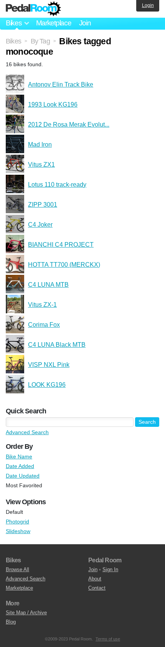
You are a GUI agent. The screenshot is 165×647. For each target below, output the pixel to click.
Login (148, 5)
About (94, 579)
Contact (97, 588)
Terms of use (108, 639)
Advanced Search (27, 432)
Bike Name (19, 456)
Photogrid (17, 521)
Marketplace (53, 23)
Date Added (20, 466)
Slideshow (18, 531)
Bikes (13, 41)
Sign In (110, 569)
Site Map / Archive (26, 612)
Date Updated (23, 476)
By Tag (40, 41)
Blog (11, 622)
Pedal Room (33, 9)
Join (85, 23)
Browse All (17, 569)
